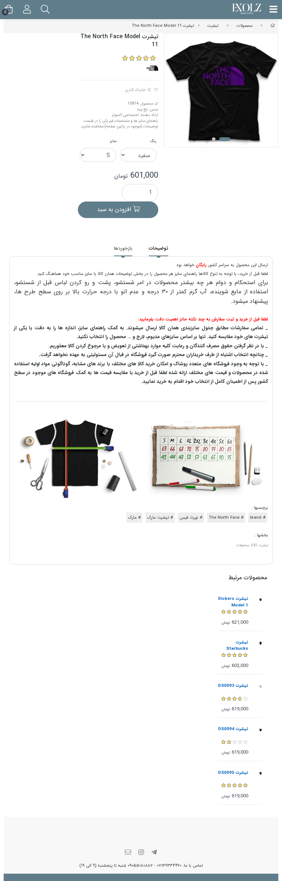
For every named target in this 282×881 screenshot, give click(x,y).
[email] (128, 853)
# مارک (134, 517)
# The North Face (226, 517)
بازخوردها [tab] (123, 248)
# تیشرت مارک (160, 517)
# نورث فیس (191, 517)
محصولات (244, 25)
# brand (257, 517)
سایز (113, 141)
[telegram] (154, 853)
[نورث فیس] (153, 68)
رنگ (153, 141)
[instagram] (141, 853)
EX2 (254, 545)
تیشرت (212, 25)
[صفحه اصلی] (273, 26)
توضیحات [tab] (158, 248)
